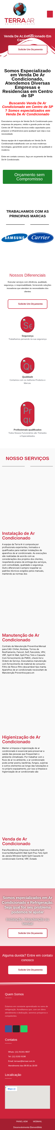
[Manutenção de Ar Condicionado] (27, 601)
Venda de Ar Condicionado (16, 841)
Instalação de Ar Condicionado (18, 535)
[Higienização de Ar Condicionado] (27, 703)
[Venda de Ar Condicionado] (27, 805)
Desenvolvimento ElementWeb (27, 1127)
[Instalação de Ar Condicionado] (27, 499)
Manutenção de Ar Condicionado (20, 637)
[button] (50, 14)
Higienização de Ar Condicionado (21, 739)
